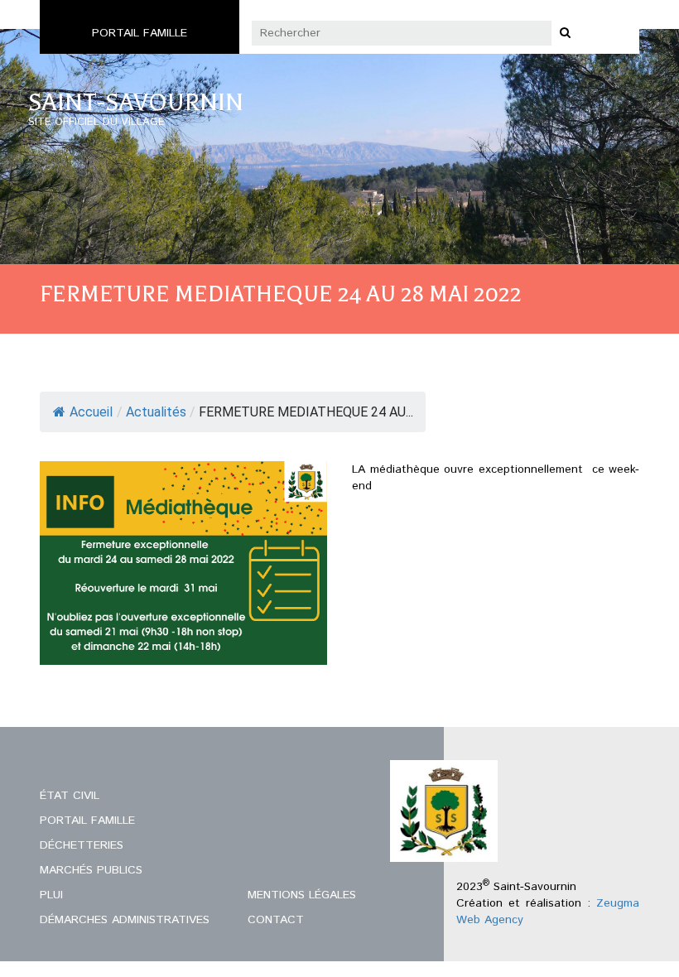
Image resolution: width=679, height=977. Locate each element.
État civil (69, 795)
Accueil (91, 412)
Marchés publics (91, 870)
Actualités (156, 412)
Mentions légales (302, 895)
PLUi (51, 895)
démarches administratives (124, 920)
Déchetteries (81, 845)
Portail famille (139, 33)
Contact (276, 920)
